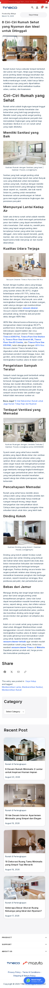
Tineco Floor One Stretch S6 (19, 339)
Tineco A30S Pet (11, 337)
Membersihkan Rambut (32, 687)
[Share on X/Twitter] (12, 672)
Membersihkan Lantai (11, 687)
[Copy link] (25, 672)
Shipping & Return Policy (24, 976)
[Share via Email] (18, 672)
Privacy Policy (14, 972)
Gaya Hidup (33, 15)
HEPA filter (39, 345)
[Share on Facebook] (5, 672)
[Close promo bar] (46, 2)
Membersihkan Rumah (12, 690)
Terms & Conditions (31, 972)
